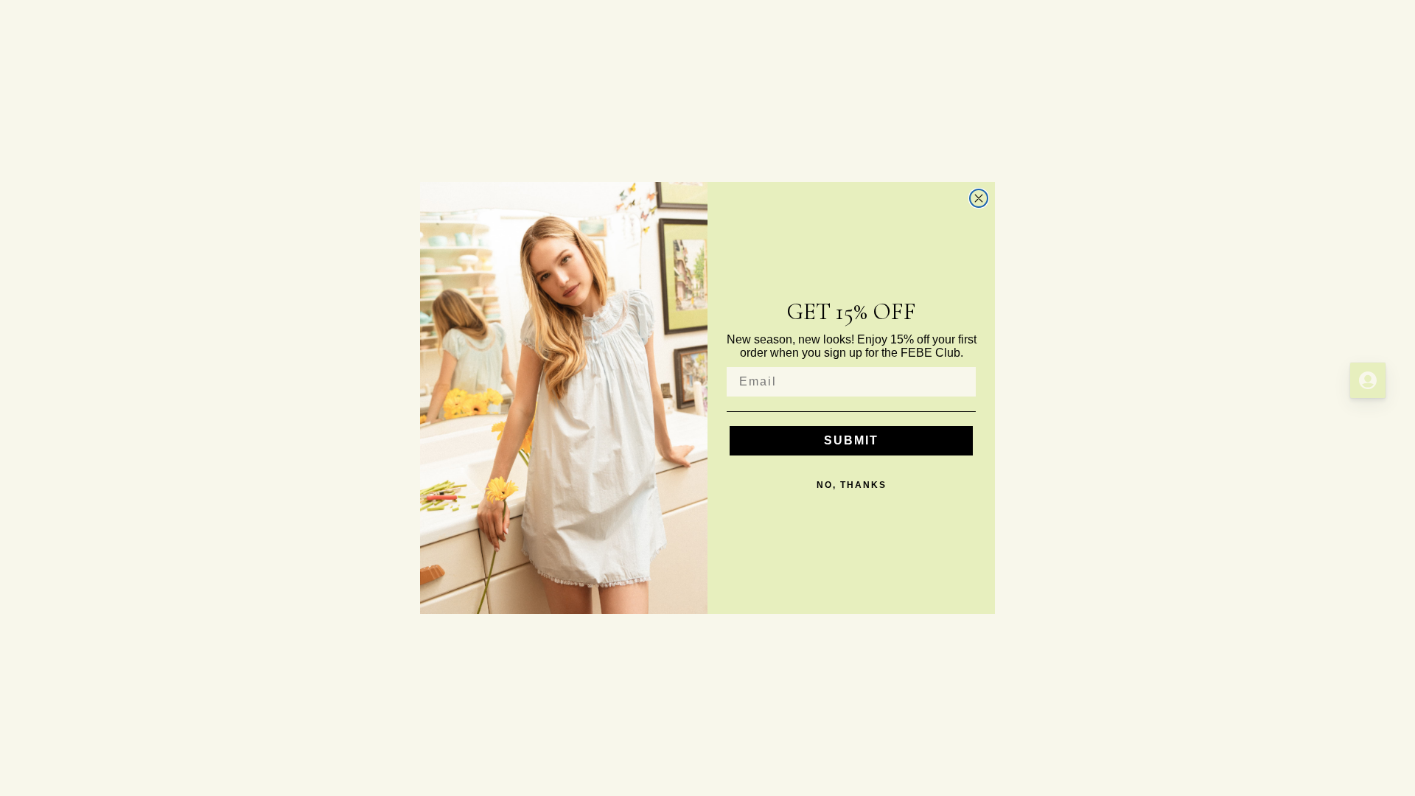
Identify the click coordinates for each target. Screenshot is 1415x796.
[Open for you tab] (1368, 380)
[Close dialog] (979, 198)
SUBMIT (851, 440)
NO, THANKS (852, 485)
